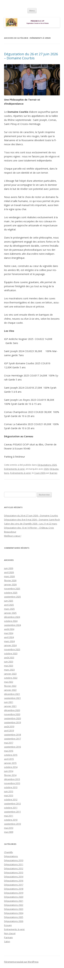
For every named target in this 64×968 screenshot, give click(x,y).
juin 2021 (8, 702)
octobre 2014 (10, 767)
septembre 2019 (12, 722)
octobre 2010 (10, 819)
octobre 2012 (10, 799)
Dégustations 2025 (13, 917)
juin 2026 (8, 568)
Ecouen (8, 925)
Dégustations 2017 (13, 884)
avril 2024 (9, 637)
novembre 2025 (12, 588)
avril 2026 (9, 572)
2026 (46, 468)
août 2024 (9, 629)
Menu (32, 10)
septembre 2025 (12, 596)
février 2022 (10, 685)
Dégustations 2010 (13, 860)
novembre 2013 (12, 783)
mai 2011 (8, 815)
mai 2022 (8, 681)
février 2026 (10, 580)
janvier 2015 (10, 762)
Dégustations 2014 (13, 876)
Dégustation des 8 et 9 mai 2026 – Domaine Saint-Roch (32, 519)
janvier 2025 (10, 612)
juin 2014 (8, 771)
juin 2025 (8, 600)
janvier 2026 (10, 584)
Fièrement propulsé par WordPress (21, 961)
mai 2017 (8, 742)
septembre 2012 (12, 803)
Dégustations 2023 (13, 909)
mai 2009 (8, 831)
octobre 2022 (10, 677)
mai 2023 (8, 665)
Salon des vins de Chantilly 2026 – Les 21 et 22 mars (30, 523)
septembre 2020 (12, 718)
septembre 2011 (12, 811)
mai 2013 (8, 795)
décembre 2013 (12, 779)
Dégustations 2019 (13, 892)
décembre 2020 (12, 710)
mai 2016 (8, 750)
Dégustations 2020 (13, 896)
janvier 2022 (10, 689)
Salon (7, 941)
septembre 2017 (12, 738)
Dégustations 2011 (13, 864)
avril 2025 (9, 604)
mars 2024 (9, 641)
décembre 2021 (12, 694)
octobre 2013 (10, 787)
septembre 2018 (12, 734)
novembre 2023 (12, 649)
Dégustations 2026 (47, 464)
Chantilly (8, 852)
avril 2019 (9, 730)
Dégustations (11, 856)
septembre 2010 (12, 823)
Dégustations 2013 (13, 872)
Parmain (8, 937)
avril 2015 (9, 758)
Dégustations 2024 (13, 913)
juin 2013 (8, 791)
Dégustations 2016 (13, 880)
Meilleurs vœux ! (12, 535)
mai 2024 (8, 633)
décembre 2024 (12, 616)
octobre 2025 (10, 592)
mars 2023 (9, 669)
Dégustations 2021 (13, 900)
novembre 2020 (12, 714)
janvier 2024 (10, 645)
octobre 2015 (10, 754)
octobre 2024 (10, 621)
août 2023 (9, 657)
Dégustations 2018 (13, 888)
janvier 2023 (10, 673)
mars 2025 (9, 608)
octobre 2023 (10, 653)
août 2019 (9, 726)
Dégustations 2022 (13, 904)
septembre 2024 (12, 625)
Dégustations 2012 (13, 868)
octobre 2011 (10, 807)
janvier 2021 (10, 706)
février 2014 (10, 775)
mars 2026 (9, 576)
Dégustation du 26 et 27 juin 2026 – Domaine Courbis (31, 56)
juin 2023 (8, 661)
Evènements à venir (14, 468)
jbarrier (53, 472)
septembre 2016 (12, 746)
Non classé (10, 933)
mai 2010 (8, 827)
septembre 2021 (12, 698)
